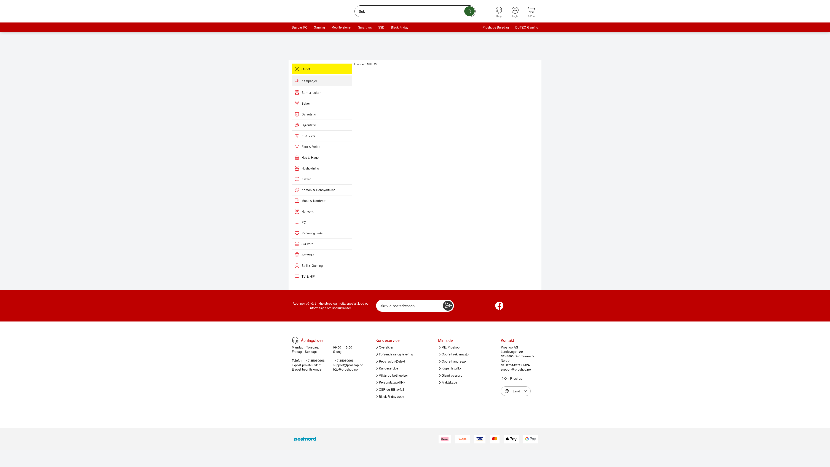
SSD (381, 27)
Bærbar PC (299, 27)
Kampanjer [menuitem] (309, 81)
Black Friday (400, 27)
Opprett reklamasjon (456, 354)
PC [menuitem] (304, 222)
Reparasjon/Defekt (392, 361)
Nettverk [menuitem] (307, 211)
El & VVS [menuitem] (308, 136)
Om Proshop (513, 378)
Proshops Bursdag (496, 27)
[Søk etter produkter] (469, 11)
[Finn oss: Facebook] (499, 305)
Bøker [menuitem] (306, 103)
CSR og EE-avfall (391, 389)
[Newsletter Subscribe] (448, 306)
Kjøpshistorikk (451, 368)
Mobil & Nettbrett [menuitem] (314, 200)
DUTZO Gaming (526, 27)
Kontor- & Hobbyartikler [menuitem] (318, 190)
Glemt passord (452, 375)
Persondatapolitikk (392, 382)
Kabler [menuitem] (306, 179)
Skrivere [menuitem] (307, 244)
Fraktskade (449, 382)
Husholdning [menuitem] (310, 168)
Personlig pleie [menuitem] (312, 233)
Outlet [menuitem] (306, 69)
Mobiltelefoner (342, 27)
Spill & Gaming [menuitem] (312, 265)
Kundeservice (388, 368)
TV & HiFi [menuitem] (308, 276)
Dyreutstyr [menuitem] (309, 125)
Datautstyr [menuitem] (309, 114)
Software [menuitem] (308, 255)
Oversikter (386, 347)
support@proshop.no (348, 365)
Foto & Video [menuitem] (311, 146)
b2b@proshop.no (345, 369)
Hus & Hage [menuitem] (310, 157)
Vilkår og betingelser (393, 375)
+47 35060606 (343, 360)
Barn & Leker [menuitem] (311, 92)
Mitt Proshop (451, 347)
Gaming (319, 27)
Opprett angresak (454, 361)
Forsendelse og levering (396, 354)
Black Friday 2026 (391, 396)
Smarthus (365, 27)
